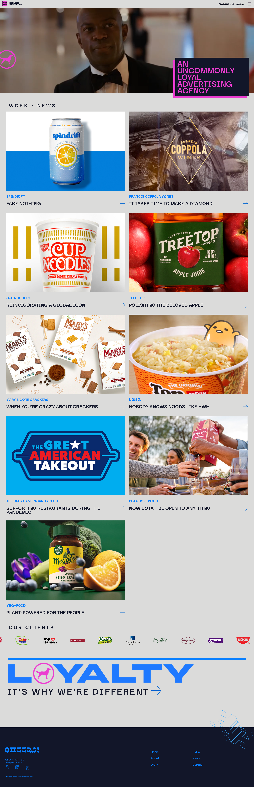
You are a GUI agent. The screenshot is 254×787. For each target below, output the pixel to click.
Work (154, 764)
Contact (197, 764)
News (196, 758)
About (155, 758)
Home (155, 751)
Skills (196, 751)
